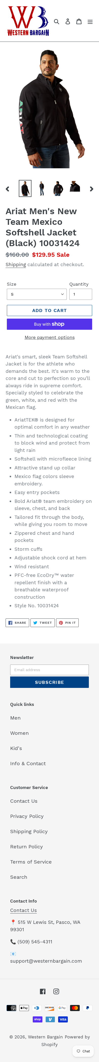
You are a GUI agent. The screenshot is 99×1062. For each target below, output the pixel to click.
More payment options (50, 337)
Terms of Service (31, 862)
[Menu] (90, 20)
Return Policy (26, 847)
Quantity (79, 284)
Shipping (16, 264)
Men (15, 718)
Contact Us (24, 801)
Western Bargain (45, 1036)
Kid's (16, 748)
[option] (25, 188)
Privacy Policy (27, 816)
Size (11, 284)
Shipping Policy (29, 831)
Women (19, 733)
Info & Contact (28, 763)
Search (18, 877)
